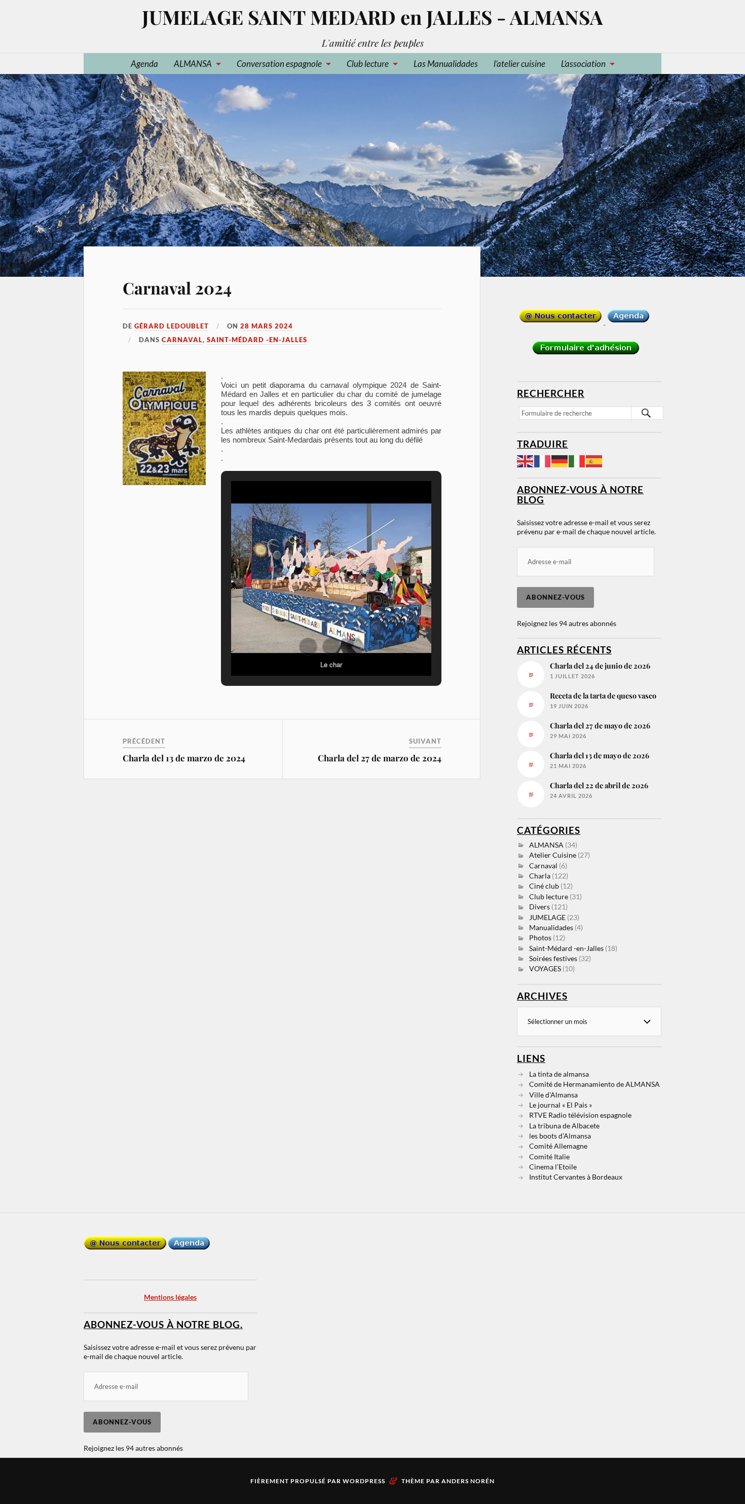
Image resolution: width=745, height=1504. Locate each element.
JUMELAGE (547, 917)
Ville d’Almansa (553, 1094)
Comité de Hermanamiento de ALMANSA (594, 1084)
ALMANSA (193, 63)
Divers (539, 906)
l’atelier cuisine (519, 63)
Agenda (144, 63)
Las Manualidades (446, 63)
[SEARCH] (646, 413)
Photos (540, 937)
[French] (542, 460)
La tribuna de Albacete (564, 1125)
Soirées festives (553, 958)
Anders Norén (468, 1481)
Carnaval (182, 340)
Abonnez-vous (555, 597)
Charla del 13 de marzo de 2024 (184, 757)
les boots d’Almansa (560, 1135)
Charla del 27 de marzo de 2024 (379, 757)
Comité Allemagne (558, 1146)
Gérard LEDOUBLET (171, 326)
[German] (560, 460)
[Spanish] (594, 460)
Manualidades (551, 927)
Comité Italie (549, 1156)
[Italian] (577, 460)
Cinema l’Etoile (553, 1166)
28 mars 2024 (266, 326)
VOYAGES (545, 968)
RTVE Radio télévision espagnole (580, 1115)
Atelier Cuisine (552, 855)
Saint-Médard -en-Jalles (257, 340)
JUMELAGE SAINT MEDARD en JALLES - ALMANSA (372, 17)
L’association (583, 63)
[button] (308, 647)
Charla (539, 875)
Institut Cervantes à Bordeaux (575, 1176)
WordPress (364, 1481)
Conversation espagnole (279, 63)
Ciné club (544, 886)
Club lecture (368, 63)
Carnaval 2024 (177, 288)
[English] (525, 460)
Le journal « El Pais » (560, 1105)
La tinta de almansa (559, 1074)
